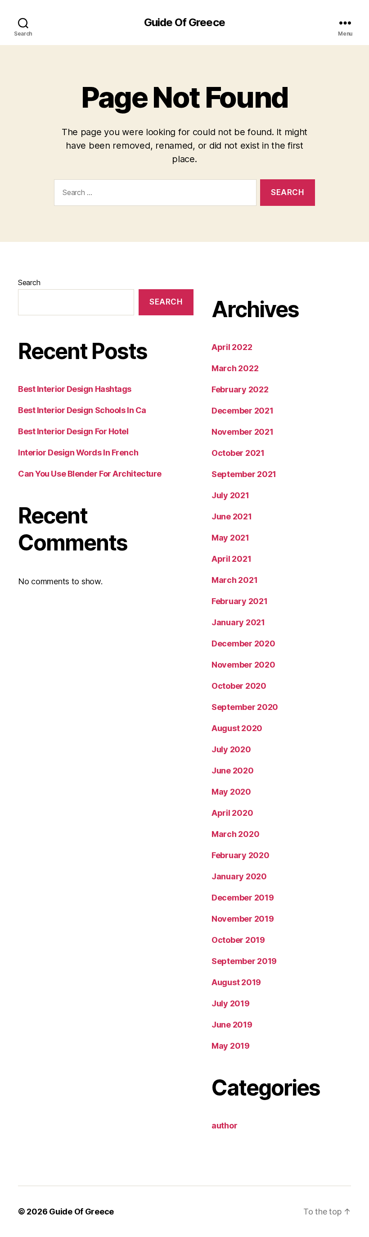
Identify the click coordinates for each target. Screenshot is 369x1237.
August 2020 (237, 728)
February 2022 (240, 389)
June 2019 (232, 1024)
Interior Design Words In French (78, 452)
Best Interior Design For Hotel (73, 431)
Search (29, 282)
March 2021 (234, 580)
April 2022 (232, 347)
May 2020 (231, 791)
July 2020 (231, 749)
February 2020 (241, 855)
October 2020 (239, 686)
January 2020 (239, 876)
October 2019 (238, 940)
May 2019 (231, 1046)
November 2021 (243, 432)
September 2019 (244, 961)
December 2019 (243, 897)
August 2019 (236, 982)
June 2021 (232, 516)
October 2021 (238, 453)
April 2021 (231, 559)
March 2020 (235, 834)
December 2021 (243, 410)
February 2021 (240, 601)
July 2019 (231, 1003)
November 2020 (243, 664)
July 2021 (230, 495)
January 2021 (238, 622)
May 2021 (230, 537)
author (224, 1125)
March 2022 (235, 368)
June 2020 (233, 770)
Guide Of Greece (184, 22)
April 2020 (232, 813)
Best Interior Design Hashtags (74, 389)
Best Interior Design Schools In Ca (82, 410)
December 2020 (243, 643)
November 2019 (243, 918)
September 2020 (245, 707)
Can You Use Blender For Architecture (90, 473)
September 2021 (244, 474)
